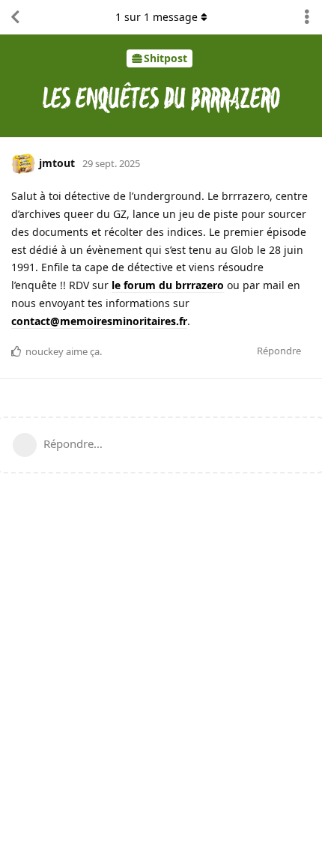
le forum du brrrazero (168, 285)
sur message (156, 17)
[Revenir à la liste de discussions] (15, 17)
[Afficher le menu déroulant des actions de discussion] (307, 17)
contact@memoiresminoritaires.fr (99, 321)
